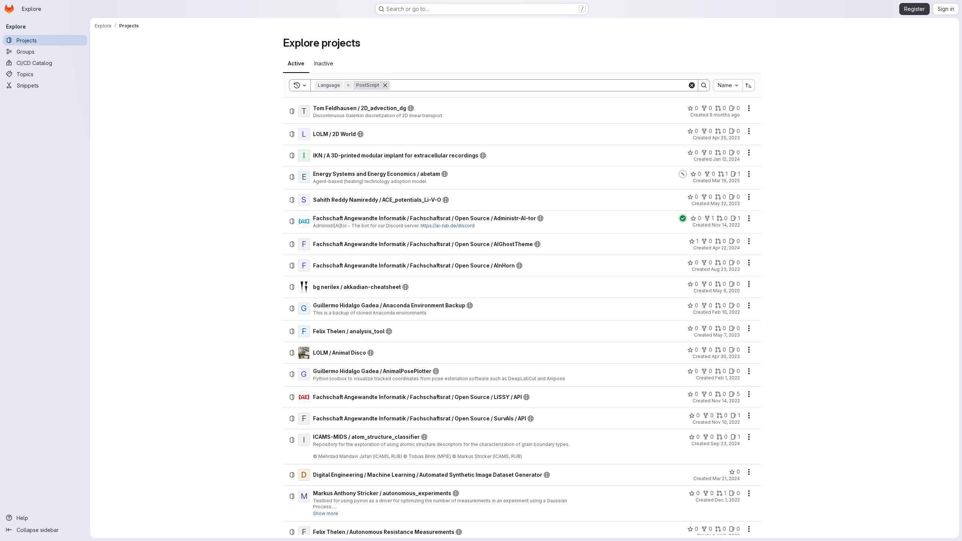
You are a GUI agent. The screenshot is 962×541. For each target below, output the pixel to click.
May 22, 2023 (725, 203)
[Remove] (385, 85)
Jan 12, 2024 (726, 159)
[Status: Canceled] (682, 173)
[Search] (704, 85)
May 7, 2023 (726, 335)
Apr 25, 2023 (726, 138)
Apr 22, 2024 (726, 248)
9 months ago (724, 115)
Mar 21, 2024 (726, 478)
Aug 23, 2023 (725, 269)
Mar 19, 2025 (726, 180)
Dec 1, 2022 (727, 500)
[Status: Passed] (682, 218)
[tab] (296, 63)
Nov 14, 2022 (726, 225)
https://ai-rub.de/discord (447, 225)
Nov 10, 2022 (726, 422)
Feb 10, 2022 (726, 312)
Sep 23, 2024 (725, 443)
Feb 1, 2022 (727, 378)
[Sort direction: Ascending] (749, 85)
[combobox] (728, 85)
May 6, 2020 (726, 290)
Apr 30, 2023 (726, 356)
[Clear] (691, 85)
